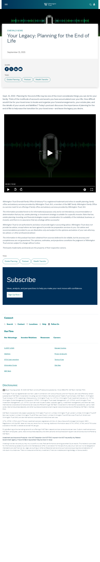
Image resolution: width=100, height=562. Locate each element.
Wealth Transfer (42, 80)
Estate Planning (13, 80)
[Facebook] (7, 69)
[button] (8, 324)
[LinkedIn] (16, 69)
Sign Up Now (14, 295)
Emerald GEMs (15, 31)
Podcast (27, 80)
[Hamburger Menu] (6, 4)
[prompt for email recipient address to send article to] (20, 69)
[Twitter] (11, 69)
